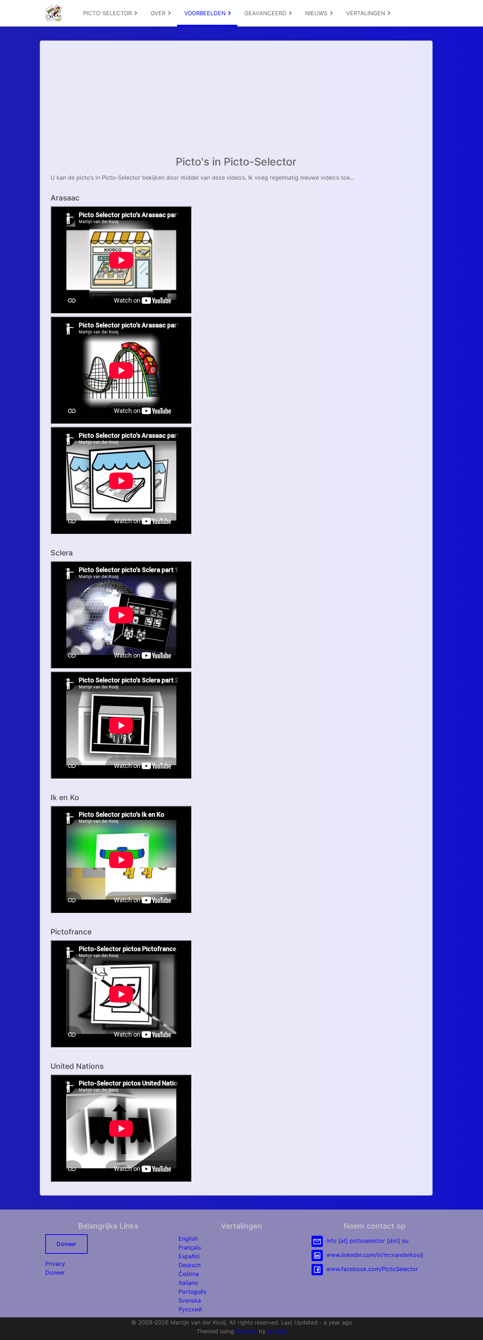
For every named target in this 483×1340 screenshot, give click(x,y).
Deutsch (189, 1265)
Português (192, 1291)
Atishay (277, 1331)
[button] (470, 1327)
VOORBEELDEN (205, 13)
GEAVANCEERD (266, 13)
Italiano (188, 1282)
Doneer (66, 1243)
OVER (159, 13)
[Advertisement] (236, 100)
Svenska (190, 1300)
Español (189, 1256)
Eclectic (246, 1331)
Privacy (55, 1263)
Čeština (189, 1273)
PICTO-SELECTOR (108, 13)
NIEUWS (317, 13)
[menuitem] (110, 13)
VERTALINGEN (366, 13)
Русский (190, 1309)
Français (190, 1247)
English (188, 1238)
